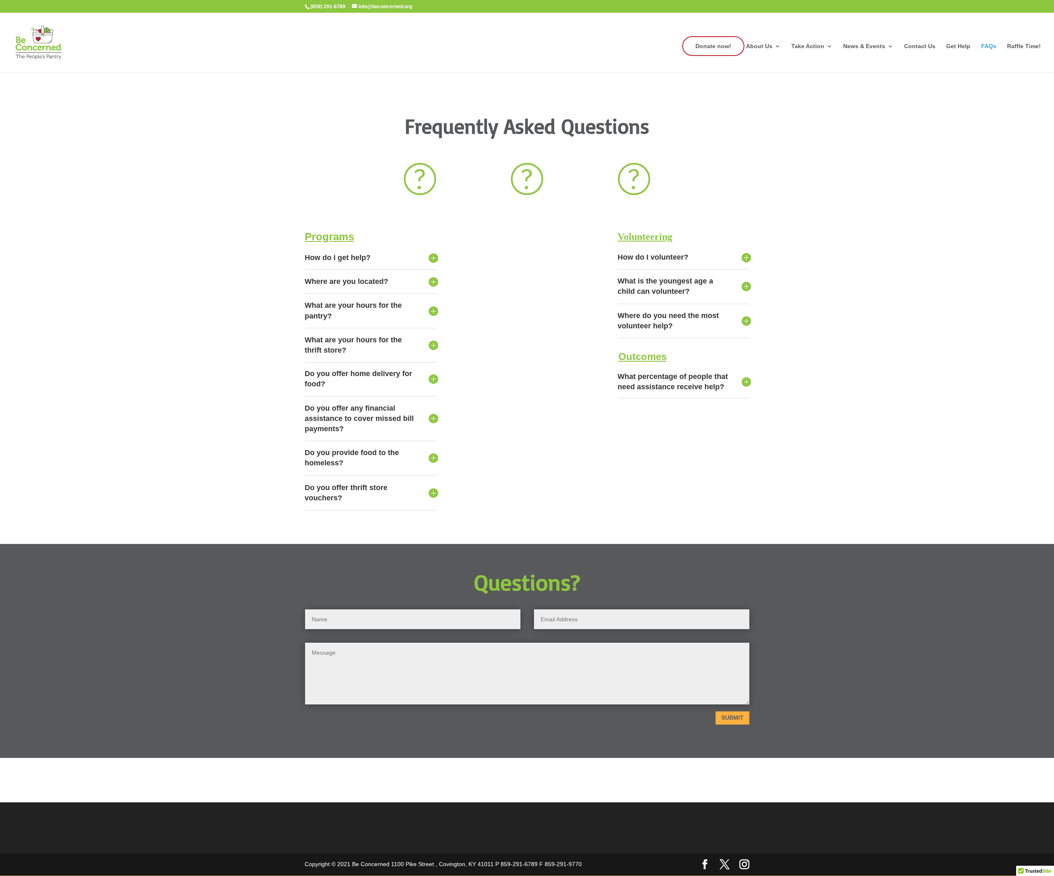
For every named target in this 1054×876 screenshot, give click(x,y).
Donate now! (713, 46)
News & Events (864, 46)
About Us (759, 46)
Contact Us (919, 46)
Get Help (958, 46)
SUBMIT (732, 717)
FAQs (988, 46)
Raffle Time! (1024, 46)
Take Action (807, 46)
